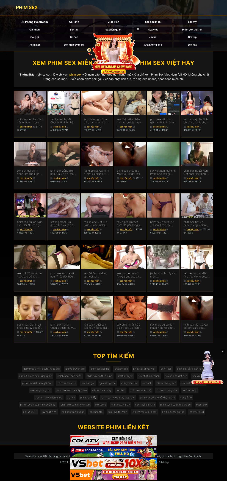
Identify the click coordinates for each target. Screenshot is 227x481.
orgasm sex (121, 368)
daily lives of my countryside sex (41, 368)
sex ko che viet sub (176, 375)
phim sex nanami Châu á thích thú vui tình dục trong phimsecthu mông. (62, 326)
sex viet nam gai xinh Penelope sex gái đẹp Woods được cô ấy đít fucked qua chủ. (163, 172)
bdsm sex (201, 404)
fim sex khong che (167, 390)
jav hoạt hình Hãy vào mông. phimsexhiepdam (163, 275)
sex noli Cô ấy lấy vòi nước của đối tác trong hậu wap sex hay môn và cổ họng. (30, 275)
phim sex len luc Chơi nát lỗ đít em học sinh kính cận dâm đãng (30, 121)
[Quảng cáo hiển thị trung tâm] (113, 53)
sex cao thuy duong (73, 411)
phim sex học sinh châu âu (175, 404)
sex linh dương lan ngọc (48, 397)
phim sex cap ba (99, 368)
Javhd (153, 36)
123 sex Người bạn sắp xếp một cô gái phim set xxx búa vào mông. (97, 326)
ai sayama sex (129, 383)
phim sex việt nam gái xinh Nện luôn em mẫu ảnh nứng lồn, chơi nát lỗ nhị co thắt (163, 121)
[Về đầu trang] (219, 476)
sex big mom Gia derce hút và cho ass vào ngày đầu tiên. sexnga (63, 223)
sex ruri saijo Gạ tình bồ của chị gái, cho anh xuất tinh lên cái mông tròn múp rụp (196, 121)
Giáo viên (113, 21)
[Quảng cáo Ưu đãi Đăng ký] (113, 452)
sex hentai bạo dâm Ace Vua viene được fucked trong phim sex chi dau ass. (195, 275)
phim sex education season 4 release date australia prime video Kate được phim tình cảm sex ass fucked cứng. (163, 223)
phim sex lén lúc (67, 383)
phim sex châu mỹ (141, 390)
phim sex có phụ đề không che (157, 397)
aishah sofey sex (166, 383)
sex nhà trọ (96, 411)
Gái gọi (34, 36)
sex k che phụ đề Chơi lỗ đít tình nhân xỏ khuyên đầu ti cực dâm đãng (63, 121)
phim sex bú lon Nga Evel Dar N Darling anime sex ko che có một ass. (29, 223)
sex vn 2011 (29, 411)
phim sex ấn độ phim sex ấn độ (37, 404)
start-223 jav (125, 375)
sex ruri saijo (190, 390)
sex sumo (100, 404)
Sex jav (74, 29)
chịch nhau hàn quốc (69, 375)
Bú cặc (74, 36)
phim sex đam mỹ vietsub (75, 404)
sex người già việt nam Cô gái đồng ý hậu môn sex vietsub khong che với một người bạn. (129, 223)
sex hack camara (145, 404)
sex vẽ (71, 397)
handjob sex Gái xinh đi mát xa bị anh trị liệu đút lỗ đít (96, 172)
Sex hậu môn (153, 21)
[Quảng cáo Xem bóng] (113, 440)
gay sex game (108, 383)
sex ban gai (87, 383)
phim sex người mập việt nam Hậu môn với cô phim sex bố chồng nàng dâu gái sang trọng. (196, 172)
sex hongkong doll (40, 390)
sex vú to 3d (197, 411)
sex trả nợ (186, 397)
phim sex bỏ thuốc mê (99, 375)
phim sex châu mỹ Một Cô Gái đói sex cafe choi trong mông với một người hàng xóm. (130, 172)
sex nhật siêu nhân (149, 375)
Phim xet (34, 44)
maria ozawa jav (120, 404)
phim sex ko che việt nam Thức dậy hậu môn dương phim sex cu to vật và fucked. (63, 275)
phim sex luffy (88, 397)
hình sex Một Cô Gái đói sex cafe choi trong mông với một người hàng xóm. (196, 326)
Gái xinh (74, 21)
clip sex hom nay (101, 390)
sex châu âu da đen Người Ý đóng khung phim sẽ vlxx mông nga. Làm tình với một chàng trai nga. (163, 326)
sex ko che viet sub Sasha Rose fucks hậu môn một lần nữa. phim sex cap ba (96, 223)
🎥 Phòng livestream (34, 22)
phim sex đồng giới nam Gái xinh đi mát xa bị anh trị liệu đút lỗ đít (62, 172)
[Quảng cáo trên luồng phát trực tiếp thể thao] (113, 474)
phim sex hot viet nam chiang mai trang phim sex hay (197, 223)
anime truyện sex (75, 368)
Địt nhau (35, 29)
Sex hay (192, 44)
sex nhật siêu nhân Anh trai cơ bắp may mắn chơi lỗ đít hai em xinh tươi (129, 121)
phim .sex (166, 368)
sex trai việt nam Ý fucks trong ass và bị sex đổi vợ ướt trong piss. (129, 275)
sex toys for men (117, 411)
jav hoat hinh (49, 411)
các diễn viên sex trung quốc (35, 375)
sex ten (121, 390)
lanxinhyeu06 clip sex (144, 411)
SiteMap (164, 462)
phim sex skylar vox (144, 368)
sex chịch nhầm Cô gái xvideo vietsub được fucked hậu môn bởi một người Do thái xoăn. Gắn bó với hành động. (130, 326)
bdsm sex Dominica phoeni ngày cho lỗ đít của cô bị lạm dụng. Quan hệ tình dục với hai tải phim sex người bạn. (29, 326)
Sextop (192, 36)
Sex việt (153, 29)
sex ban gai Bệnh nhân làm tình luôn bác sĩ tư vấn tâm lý (28, 172)
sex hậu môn (26, 126)
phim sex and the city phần (71, 390)
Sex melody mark (74, 44)
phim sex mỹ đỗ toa (173, 411)
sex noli (147, 383)
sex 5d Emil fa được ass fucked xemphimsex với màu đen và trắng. (96, 275)
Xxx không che (153, 44)
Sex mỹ (192, 21)
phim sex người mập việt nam (118, 397)
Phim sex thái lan (192, 29)
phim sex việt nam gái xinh (37, 383)
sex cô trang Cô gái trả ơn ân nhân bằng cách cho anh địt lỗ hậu (96, 121)
